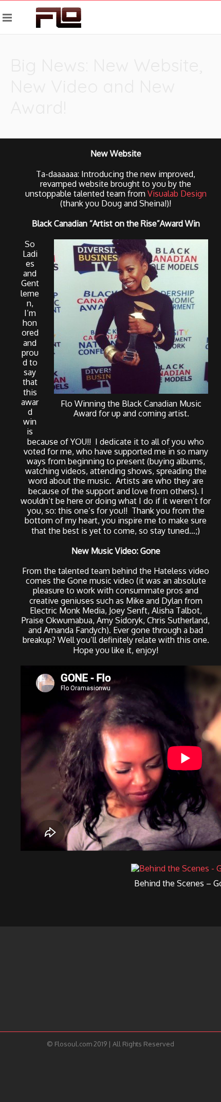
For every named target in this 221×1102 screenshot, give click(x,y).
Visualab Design (177, 193)
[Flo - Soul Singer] (58, 17)
